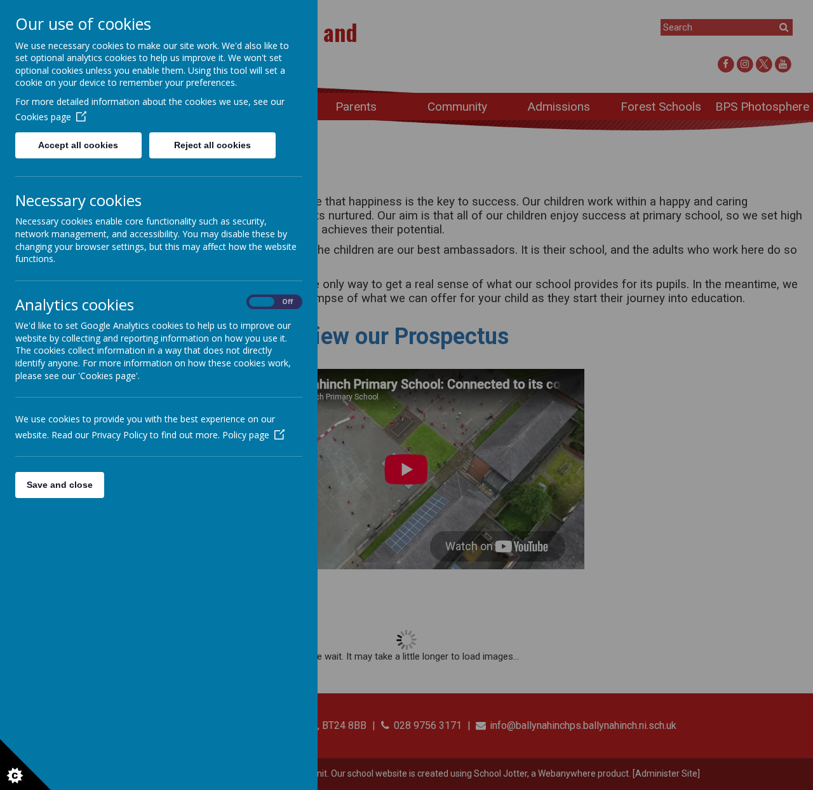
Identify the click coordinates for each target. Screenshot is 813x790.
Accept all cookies (78, 145)
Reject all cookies (212, 145)
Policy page (245, 435)
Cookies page (43, 117)
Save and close (60, 485)
